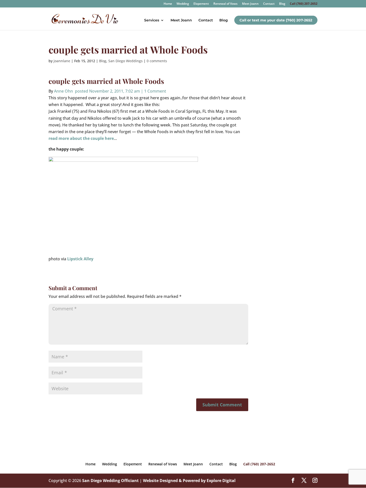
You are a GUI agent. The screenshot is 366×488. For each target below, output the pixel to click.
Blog (282, 4)
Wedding (183, 4)
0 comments (157, 60)
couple (59, 81)
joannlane (62, 60)
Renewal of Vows (225, 4)
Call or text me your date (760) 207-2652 (276, 20)
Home (168, 4)
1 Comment (155, 91)
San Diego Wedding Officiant (110, 480)
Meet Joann (250, 4)
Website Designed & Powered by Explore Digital (189, 480)
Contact (269, 4)
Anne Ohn (63, 91)
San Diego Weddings (125, 60)
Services (151, 20)
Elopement (201, 4)
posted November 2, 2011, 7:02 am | (108, 91)
